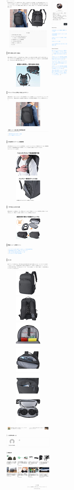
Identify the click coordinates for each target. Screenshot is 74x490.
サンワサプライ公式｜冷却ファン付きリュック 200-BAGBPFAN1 (20, 249)
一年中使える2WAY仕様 (16, 41)
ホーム (29, 486)
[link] (19, 440)
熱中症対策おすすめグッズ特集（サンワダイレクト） (18, 250)
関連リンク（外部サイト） (17, 42)
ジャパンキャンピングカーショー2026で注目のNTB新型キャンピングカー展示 (59, 63)
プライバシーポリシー (43, 486)
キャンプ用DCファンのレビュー (14, 135)
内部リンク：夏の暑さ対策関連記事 (20, 37)
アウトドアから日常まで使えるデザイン (19, 36)
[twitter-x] (35, 485)
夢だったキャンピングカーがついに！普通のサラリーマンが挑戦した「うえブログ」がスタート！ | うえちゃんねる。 (59, 73)
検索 (65, 24)
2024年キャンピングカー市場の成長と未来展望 (59, 56)
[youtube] (38, 485)
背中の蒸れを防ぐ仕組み (16, 34)
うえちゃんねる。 (12, 445)
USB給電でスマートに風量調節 (18, 39)
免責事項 (32, 486)
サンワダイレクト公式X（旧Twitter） (15, 253)
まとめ (13, 44)
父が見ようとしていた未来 (56, 41)
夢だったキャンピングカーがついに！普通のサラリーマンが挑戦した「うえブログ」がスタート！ (59, 51)
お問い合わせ (37, 486)
